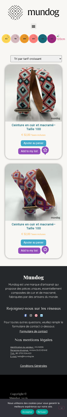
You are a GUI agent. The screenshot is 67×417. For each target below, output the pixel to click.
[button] (33, 26)
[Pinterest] (36, 315)
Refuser (42, 411)
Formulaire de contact (34, 331)
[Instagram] (31, 315)
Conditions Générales (33, 366)
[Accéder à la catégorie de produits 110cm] (42, 38)
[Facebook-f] (25, 315)
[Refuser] (61, 407)
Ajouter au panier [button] (33, 143)
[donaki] (45, 151)
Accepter (27, 411)
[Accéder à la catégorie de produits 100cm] (24, 38)
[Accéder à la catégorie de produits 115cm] (51, 38)
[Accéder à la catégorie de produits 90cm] (15, 38)
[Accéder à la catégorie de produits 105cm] (33, 38)
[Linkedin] (41, 315)
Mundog (33, 277)
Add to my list (29, 151)
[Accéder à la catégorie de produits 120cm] (60, 38)
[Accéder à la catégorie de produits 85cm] (6, 38)
